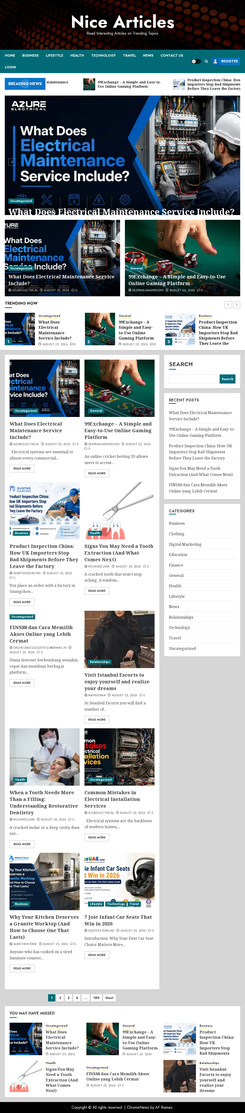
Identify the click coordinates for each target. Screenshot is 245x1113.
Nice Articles (122, 21)
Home (10, 55)
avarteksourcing (27, 573)
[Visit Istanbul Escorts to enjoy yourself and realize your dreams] (119, 639)
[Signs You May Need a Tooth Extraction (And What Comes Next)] (180, 329)
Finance (176, 565)
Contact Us (172, 55)
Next (109, 997)
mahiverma (97, 695)
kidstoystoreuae (101, 931)
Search (181, 364)
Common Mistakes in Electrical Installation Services (112, 799)
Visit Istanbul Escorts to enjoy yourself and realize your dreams (117, 682)
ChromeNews (138, 1107)
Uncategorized (21, 201)
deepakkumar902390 (147, 290)
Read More (22, 468)
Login (10, 67)
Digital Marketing (185, 544)
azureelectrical (25, 290)
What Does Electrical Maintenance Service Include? (121, 212)
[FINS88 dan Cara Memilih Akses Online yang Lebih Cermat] (45, 617)
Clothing (176, 533)
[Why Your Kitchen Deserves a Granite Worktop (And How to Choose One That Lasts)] (45, 881)
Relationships (100, 662)
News (148, 55)
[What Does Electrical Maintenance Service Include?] (122, 161)
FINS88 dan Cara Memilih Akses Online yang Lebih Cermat (41, 634)
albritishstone (25, 944)
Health (77, 55)
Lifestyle (54, 55)
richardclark (99, 567)
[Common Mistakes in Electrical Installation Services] (119, 757)
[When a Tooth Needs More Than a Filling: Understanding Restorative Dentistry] (45, 757)
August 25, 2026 (56, 290)
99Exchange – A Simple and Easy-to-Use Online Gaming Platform (177, 279)
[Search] (206, 61)
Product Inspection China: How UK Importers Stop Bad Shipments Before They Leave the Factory (138, 335)
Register (229, 61)
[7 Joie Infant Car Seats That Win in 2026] (119, 881)
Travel (129, 55)
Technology (103, 55)
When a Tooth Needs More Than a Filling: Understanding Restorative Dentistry (44, 802)
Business (30, 55)
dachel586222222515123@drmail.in (40, 648)
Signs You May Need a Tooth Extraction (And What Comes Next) (217, 330)
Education (178, 554)
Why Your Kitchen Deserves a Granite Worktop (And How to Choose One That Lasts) (44, 927)
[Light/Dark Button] (196, 61)
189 (96, 997)
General (136, 268)
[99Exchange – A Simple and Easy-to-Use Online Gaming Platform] (182, 258)
